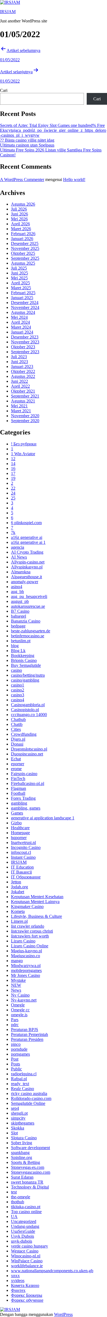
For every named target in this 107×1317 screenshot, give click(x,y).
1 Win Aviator (23, 453)
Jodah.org (19, 886)
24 (13, 493)
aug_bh (17, 591)
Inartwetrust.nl (23, 842)
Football (18, 793)
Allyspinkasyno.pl (27, 567)
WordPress (63, 1314)
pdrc (15, 1024)
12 (13, 458)
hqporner (19, 837)
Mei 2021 (19, 406)
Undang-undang (25, 1226)
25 (13, 498)
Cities (16, 729)
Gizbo (16, 822)
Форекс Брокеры (26, 1295)
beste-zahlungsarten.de (30, 631)
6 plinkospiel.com (26, 522)
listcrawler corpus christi (32, 931)
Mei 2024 (19, 317)
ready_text (20, 1083)
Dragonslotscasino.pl (29, 749)
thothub (17, 1201)
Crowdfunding (23, 734)
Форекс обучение (27, 1300)
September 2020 (25, 420)
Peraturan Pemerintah (29, 1034)
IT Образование (26, 877)
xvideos (17, 1280)
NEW (16, 985)
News (16, 990)
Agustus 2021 (23, 401)
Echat (16, 759)
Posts (15, 1064)
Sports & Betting (25, 1162)
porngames (20, 1054)
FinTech (18, 778)
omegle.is (19, 1014)
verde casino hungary (29, 1246)
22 (13, 488)
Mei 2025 (19, 278)
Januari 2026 (22, 238)
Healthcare (20, 827)
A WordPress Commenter (22, 179)
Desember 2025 (24, 243)
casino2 (17, 690)
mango (17, 960)
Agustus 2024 (23, 312)
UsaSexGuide (23, 1231)
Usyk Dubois (22, 1236)
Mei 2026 (19, 219)
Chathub (18, 719)
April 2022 (20, 386)
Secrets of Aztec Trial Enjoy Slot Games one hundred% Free (52, 125)
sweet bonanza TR (27, 1182)
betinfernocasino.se (27, 635)
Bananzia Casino (25, 621)
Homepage (20, 832)
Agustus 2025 (23, 263)
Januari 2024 (22, 332)
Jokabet (17, 891)
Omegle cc (20, 1010)
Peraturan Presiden (27, 1039)
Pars (14, 1019)
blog (15, 645)
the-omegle (20, 1197)
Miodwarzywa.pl (26, 965)
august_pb (20, 601)
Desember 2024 (24, 302)
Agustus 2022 (23, 376)
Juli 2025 (19, 268)
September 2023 (25, 351)
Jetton (16, 882)
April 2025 (20, 283)
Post (14, 1059)
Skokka (17, 1128)
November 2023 (25, 342)
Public (16, 1069)
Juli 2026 (19, 209)
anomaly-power (24, 581)
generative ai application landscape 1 (42, 818)
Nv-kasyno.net (23, 1000)
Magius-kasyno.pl (26, 950)
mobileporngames (26, 970)
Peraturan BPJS (24, 1029)
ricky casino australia (29, 1093)
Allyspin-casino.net (27, 562)
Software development (30, 1147)
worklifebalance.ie (27, 1265)
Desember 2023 (24, 337)
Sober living (21, 1142)
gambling (19, 803)
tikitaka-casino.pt (25, 1206)
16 (13, 468)
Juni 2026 (19, 214)
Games (17, 813)
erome (16, 768)
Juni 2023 (19, 361)
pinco (16, 1044)
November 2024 (25, 307)
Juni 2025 (19, 273)
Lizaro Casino (23, 941)
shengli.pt (19, 1113)
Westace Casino (24, 1251)
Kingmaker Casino (27, 906)
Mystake (18, 980)
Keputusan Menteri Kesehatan (37, 896)
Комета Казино (25, 1285)
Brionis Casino (24, 660)
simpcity (18, 1118)
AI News (19, 557)
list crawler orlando (27, 926)
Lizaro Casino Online (29, 946)
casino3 (17, 695)
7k (13, 532)
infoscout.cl (21, 852)
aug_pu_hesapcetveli (29, 596)
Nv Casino (20, 995)
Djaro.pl (18, 739)
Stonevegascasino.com (30, 1172)
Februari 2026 (23, 233)
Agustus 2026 (23, 204)
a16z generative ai (26, 537)
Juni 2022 (19, 381)
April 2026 (20, 223)
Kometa (18, 911)
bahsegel (18, 616)
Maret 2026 (21, 228)
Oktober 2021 (23, 391)
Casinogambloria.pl (28, 704)
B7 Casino (20, 611)
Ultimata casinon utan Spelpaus (27, 145)
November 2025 (25, 248)
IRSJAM (8, 11)
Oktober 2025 (23, 253)
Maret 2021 (21, 410)
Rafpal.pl (19, 1078)
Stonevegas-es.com (27, 1167)
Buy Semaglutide (26, 665)
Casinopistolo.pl (25, 709)
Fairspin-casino (24, 773)
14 (13, 463)
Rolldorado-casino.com (31, 1098)
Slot (14, 1133)
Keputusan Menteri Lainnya (35, 901)
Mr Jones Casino (25, 975)
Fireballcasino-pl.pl (27, 783)
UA (14, 1216)
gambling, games (25, 808)
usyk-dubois (21, 1241)
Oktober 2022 (23, 371)
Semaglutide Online (28, 1103)
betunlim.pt (20, 640)
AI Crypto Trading (27, 552)
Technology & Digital (30, 1187)
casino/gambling (25, 680)
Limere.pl (19, 921)
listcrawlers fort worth (30, 936)
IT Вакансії (21, 872)
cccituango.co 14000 (29, 714)
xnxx (15, 1275)
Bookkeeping (22, 655)
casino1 (17, 685)
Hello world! (74, 179)
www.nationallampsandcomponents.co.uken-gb (52, 1270)
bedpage (18, 626)
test (14, 1192)
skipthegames (22, 1123)
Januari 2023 (22, 366)
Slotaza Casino (24, 1137)
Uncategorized (23, 1221)
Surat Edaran (22, 1177)
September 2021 (25, 396)
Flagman (18, 788)
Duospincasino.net (27, 754)
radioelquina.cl (23, 1073)
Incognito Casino (26, 847)
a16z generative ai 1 (28, 542)
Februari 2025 (23, 292)
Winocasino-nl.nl (25, 1256)
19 (13, 478)
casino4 (17, 699)
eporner (17, 763)
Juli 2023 (19, 356)
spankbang (20, 1152)
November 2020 (25, 415)
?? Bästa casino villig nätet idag (27, 140)
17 (13, 473)
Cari (3, 90)
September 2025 (25, 258)
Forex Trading (23, 798)
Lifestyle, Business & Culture (36, 916)
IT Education (22, 867)
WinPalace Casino (27, 1260)
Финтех (18, 1290)
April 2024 (20, 322)
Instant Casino (23, 857)
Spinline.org (21, 1157)
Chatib (16, 724)
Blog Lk (18, 650)
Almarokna (20, 572)
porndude (19, 1049)
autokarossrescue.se (28, 606)
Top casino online (26, 1211)
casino (16, 670)
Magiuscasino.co (25, 955)
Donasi (17, 744)
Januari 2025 (22, 297)
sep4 (15, 1108)
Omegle (18, 1005)
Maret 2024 (21, 327)
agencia (17, 547)
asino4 (16, 586)
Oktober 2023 (23, 346)
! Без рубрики (23, 444)
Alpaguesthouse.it (26, 576)
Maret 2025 (21, 287)
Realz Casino (22, 1088)
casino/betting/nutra (28, 675)
